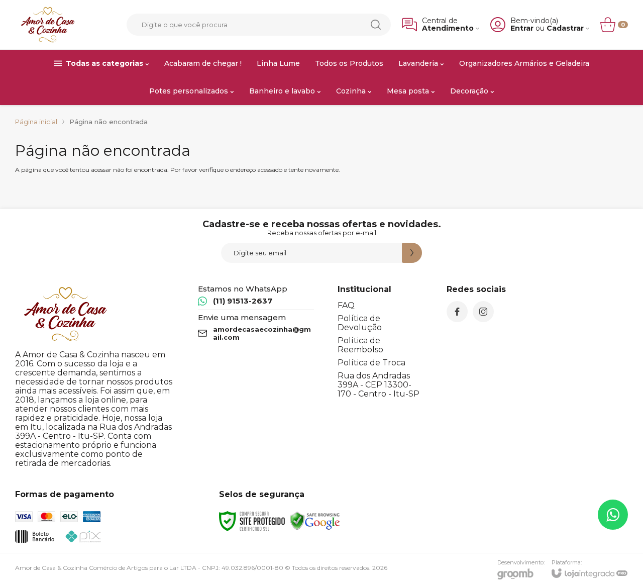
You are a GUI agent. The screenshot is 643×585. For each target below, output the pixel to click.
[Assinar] (412, 253)
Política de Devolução (360, 323)
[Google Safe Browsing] (315, 520)
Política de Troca (371, 362)
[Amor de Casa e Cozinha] (47, 24)
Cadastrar (565, 28)
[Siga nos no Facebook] (457, 311)
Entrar (521, 28)
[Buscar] (375, 25)
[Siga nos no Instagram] (483, 311)
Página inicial (36, 122)
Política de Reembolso (360, 345)
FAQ (346, 305)
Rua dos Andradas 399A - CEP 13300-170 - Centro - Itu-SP (378, 385)
